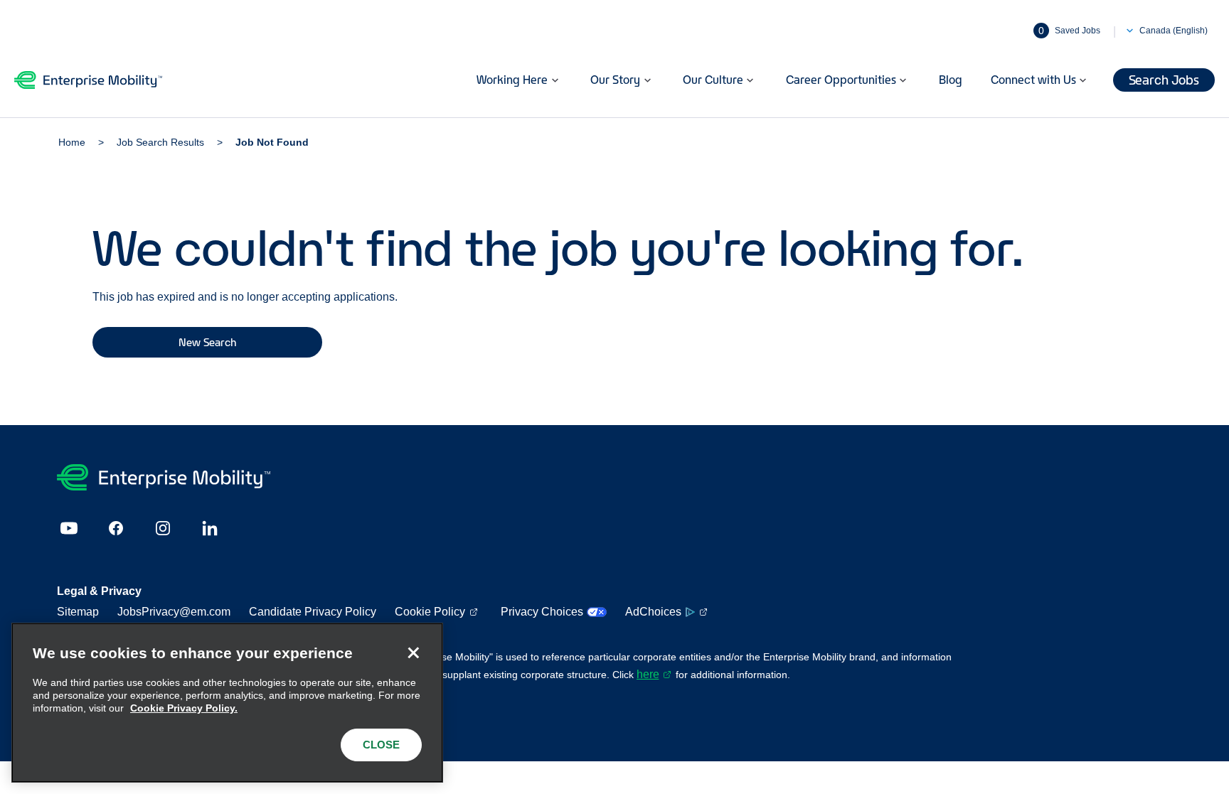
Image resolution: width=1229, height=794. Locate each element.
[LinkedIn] (210, 528)
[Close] (413, 652)
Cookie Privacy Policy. (184, 708)
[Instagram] (163, 528)
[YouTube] (69, 528)
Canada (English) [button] (1173, 31)
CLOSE (381, 745)
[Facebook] (116, 528)
